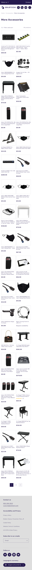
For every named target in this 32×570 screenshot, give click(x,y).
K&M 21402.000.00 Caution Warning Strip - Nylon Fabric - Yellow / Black (23, 47)
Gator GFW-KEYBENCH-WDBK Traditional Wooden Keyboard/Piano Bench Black (8, 98)
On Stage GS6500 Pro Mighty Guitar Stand (6, 148)
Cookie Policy (7, 522)
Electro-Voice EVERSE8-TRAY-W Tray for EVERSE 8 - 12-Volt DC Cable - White (8, 222)
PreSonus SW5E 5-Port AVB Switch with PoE (8, 171)
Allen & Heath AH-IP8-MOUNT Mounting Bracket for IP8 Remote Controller (22, 273)
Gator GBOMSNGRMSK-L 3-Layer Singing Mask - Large (8, 247)
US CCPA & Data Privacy (10, 530)
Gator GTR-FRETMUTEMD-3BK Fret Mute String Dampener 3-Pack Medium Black (8, 397)
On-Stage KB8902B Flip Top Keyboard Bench (23, 422)
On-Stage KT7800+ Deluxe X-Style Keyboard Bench (23, 396)
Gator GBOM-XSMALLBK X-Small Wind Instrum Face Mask (23, 197)
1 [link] (11, 485)
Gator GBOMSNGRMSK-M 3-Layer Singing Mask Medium (23, 297)
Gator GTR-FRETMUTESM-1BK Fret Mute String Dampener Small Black (7, 370)
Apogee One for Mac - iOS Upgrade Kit (22, 73)
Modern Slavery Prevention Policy (12, 519)
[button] (29, 7)
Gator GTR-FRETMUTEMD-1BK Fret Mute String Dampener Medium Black (7, 273)
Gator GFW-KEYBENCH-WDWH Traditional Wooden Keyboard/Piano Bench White (23, 222)
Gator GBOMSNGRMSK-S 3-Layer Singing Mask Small (8, 73)
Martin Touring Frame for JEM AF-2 (22, 322)
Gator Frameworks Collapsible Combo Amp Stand (22, 97)
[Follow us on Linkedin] (14, 554)
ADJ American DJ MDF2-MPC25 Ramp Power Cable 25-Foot (8, 298)
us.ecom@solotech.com (10, 506)
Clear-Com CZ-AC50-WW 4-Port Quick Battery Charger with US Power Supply (23, 370)
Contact (28, 2)
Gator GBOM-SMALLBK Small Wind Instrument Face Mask (23, 148)
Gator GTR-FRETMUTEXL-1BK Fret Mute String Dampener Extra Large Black (8, 123)
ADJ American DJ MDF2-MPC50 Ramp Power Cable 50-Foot (23, 248)
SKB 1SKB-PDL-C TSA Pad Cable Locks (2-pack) (7, 346)
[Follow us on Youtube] (18, 554)
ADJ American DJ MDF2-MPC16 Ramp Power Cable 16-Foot (8, 447)
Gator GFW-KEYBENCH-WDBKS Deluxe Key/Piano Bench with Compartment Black (7, 473)
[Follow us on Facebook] (5, 554)
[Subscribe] (27, 541)
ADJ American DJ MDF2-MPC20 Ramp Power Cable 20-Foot (23, 172)
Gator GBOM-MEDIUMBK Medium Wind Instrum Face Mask (8, 197)
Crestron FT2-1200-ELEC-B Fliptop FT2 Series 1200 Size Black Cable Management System (8, 48)
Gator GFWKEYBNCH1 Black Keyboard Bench (23, 447)
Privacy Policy (7, 515)
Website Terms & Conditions (11, 526)
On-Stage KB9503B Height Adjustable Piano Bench (23, 346)
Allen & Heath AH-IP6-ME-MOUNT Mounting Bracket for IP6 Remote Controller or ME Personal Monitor (23, 473)
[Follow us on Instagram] (9, 554)
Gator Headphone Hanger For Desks (7, 322)
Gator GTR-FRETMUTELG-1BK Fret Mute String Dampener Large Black (23, 123)
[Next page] (20, 485)
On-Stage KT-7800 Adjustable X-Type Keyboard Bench (6, 422)
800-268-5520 (8, 503)
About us (4, 2)
